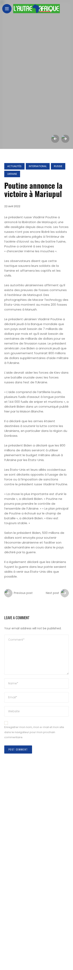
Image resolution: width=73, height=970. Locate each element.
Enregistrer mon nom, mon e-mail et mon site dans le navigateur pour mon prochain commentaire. (34, 732)
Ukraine (12, 174)
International (38, 166)
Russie (58, 166)
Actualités (14, 166)
